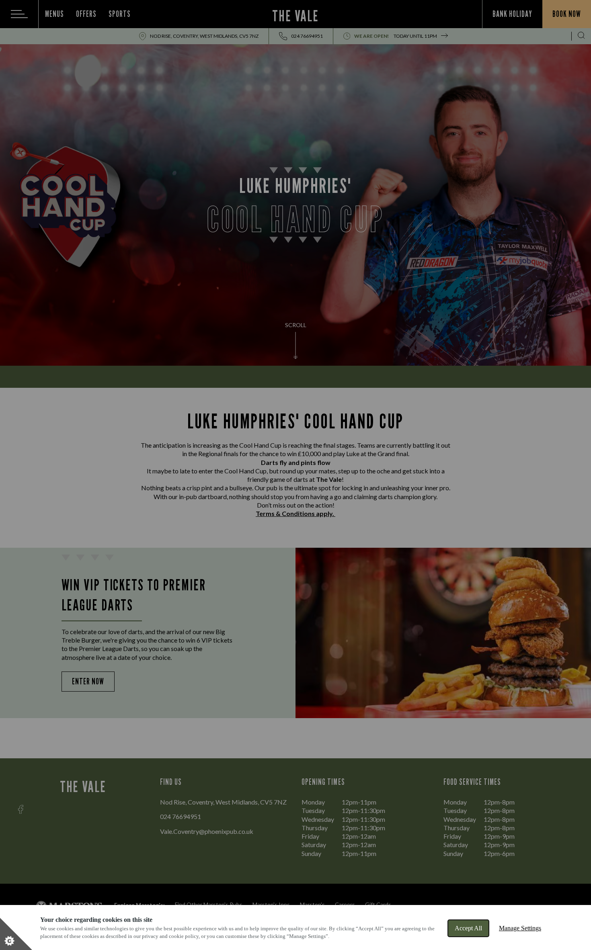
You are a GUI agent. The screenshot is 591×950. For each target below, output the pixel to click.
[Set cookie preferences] (16, 934)
